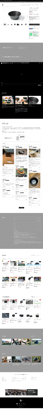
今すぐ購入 (34, 26)
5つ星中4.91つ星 (10, 137)
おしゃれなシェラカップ (24, 379)
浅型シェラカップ (13, 379)
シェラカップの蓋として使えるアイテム (16, 378)
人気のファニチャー (21, 258)
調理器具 (11, 6)
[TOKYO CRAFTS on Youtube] (17, 403)
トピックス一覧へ (33, 353)
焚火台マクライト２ (4, 267)
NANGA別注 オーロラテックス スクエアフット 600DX (21, 284)
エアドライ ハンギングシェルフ (37, 320)
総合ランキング (4, 258)
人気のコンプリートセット (10, 258)
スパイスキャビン (28, 319)
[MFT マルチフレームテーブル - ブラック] (26, 309)
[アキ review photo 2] (3, 165)
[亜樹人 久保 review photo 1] (21, 172)
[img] (4, 146)
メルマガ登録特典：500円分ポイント (33, 18)
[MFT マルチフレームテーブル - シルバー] (27, 309)
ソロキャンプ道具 (13, 377)
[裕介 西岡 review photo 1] (34, 153)
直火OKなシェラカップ (24, 378)
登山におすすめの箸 (4, 380)
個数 (29, 21)
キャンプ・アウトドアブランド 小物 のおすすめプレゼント (16, 381)
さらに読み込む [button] (21, 207)
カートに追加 (5, 266)
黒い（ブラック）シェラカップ (34, 379)
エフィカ (35, 283)
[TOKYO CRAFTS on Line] (26, 403)
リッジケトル (11, 319)
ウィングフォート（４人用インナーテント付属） (5, 284)
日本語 (20, 407)
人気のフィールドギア (27, 258)
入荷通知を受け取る (5, 318)
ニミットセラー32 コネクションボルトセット (5, 320)
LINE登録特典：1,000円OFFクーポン (33, 17)
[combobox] (26, 5)
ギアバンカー (19, 319)
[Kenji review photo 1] (21, 152)
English (23, 407)
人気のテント (16, 258)
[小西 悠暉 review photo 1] (34, 180)
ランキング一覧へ (33, 255)
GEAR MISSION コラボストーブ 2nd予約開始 (21, 1)
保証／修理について (32, 19)
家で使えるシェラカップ (4, 379)
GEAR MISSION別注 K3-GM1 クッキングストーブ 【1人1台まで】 (13, 268)
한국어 (21, 407)
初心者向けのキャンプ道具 (34, 377)
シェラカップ (3, 377)
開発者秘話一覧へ (33, 336)
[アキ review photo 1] (8, 156)
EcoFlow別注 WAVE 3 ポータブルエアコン (13, 284)
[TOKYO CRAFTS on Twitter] (19, 403)
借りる (23, 2)
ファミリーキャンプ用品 (24, 377)
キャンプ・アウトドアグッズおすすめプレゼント (33, 8)
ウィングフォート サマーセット (29, 268)
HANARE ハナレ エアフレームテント (21, 268)
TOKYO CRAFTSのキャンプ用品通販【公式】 (5, 6)
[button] (30, 11)
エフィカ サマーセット (36, 267)
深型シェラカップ (33, 378)
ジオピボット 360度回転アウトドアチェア (29, 284)
